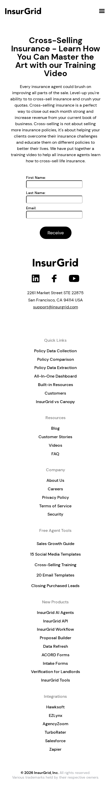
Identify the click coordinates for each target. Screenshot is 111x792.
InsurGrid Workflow (55, 629)
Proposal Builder (55, 638)
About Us (55, 480)
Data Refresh (55, 646)
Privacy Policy (55, 497)
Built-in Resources (55, 384)
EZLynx (55, 715)
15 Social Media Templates (55, 554)
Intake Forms (55, 663)
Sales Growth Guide (55, 543)
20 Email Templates (55, 575)
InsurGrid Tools (55, 680)
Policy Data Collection (55, 351)
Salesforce (55, 740)
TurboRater (55, 732)
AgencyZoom (55, 723)
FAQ (55, 454)
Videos (55, 445)
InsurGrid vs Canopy (55, 401)
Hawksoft (55, 707)
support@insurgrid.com (55, 307)
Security (55, 514)
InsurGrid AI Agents (55, 612)
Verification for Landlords (55, 671)
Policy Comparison (55, 359)
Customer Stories (55, 436)
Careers (55, 489)
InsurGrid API (55, 621)
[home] (23, 10)
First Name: (36, 177)
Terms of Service (55, 506)
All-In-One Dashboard (55, 376)
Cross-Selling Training (55, 564)
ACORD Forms (55, 655)
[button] (102, 11)
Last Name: (35, 192)
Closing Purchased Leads (55, 585)
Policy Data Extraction (55, 367)
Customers (55, 393)
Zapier (55, 749)
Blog (55, 428)
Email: (31, 208)
